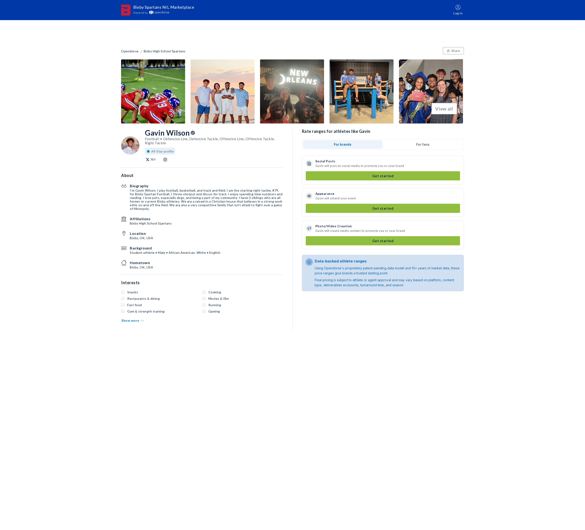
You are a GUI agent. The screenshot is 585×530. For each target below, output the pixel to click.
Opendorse (130, 51)
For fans (423, 144)
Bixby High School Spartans (165, 51)
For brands (342, 144)
